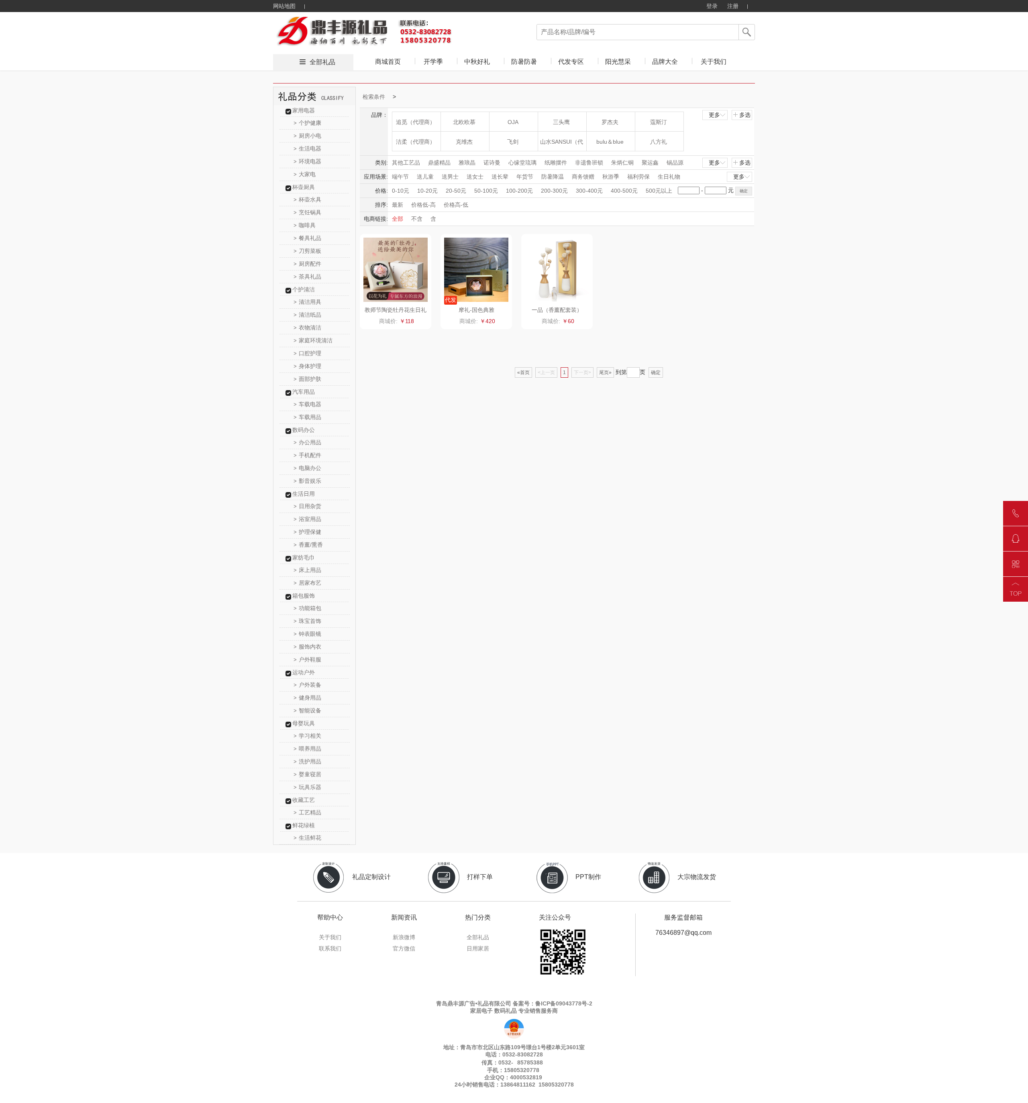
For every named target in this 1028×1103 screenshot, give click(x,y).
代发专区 (571, 61)
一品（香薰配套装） (557, 310)
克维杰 (464, 141)
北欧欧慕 (464, 122)
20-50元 (456, 190)
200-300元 (554, 190)
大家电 (305, 174)
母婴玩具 (303, 723)
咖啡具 (305, 225)
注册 (732, 6)
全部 (397, 219)
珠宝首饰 (307, 621)
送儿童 (425, 176)
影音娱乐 (307, 481)
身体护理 (307, 366)
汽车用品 (303, 392)
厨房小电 (307, 135)
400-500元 (624, 190)
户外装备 (307, 685)
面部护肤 (307, 379)
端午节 (400, 176)
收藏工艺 (303, 800)
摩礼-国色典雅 (476, 310)
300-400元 (589, 190)
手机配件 (307, 455)
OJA (513, 122)
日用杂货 (307, 506)
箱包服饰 (303, 595)
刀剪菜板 (307, 251)
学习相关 (307, 736)
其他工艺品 (406, 162)
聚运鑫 (650, 162)
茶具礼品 (307, 276)
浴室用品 (307, 519)
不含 (416, 219)
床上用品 (307, 570)
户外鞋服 (307, 659)
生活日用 (303, 493)
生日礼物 (669, 176)
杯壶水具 (307, 199)
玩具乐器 (307, 787)
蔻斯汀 (658, 122)
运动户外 (303, 672)
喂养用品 (307, 748)
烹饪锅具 (307, 212)
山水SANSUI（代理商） (561, 144)
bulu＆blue (610, 141)
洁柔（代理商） (415, 141)
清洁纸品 (307, 314)
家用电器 (303, 110)
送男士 (450, 176)
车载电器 (307, 404)
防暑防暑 (524, 61)
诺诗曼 (491, 162)
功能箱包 (307, 608)
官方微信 (404, 948)
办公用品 (307, 442)
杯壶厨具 (303, 187)
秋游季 (610, 176)
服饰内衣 (307, 646)
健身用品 (307, 697)
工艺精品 (307, 812)
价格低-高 (423, 204)
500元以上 (659, 190)
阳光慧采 (618, 61)
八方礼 (658, 141)
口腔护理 (307, 353)
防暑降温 (552, 176)
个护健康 (307, 123)
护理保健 (307, 532)
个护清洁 (303, 289)
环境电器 (307, 161)
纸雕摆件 (556, 162)
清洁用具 (307, 302)
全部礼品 (322, 62)
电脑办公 (307, 468)
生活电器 (307, 148)
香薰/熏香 (308, 544)
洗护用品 (307, 761)
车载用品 (307, 417)
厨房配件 (307, 263)
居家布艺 (307, 583)
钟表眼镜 (307, 634)
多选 (745, 115)
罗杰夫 (610, 122)
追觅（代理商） (415, 122)
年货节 (524, 176)
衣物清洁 (307, 327)
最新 (397, 204)
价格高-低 (456, 204)
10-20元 (427, 190)
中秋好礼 (477, 61)
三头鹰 (561, 122)
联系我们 (330, 948)
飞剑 (512, 141)
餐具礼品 (307, 238)
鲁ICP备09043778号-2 (563, 1003)
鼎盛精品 (439, 162)
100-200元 (519, 190)
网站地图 (284, 6)
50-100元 (486, 190)
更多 (714, 115)
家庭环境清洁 (313, 340)
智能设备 (307, 710)
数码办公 (303, 430)
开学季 (433, 61)
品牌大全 (665, 61)
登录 (712, 6)
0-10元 (400, 190)
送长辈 (500, 176)
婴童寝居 (307, 774)
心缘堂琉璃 (522, 162)
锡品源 (675, 162)
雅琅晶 (467, 162)
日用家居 (478, 948)
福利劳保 (638, 176)
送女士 (475, 176)
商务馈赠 (583, 176)
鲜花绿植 (303, 825)
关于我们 (713, 61)
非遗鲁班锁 (589, 162)
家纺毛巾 (303, 557)
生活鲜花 (307, 837)
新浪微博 (404, 937)
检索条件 (374, 97)
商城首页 (388, 61)
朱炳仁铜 (622, 162)
